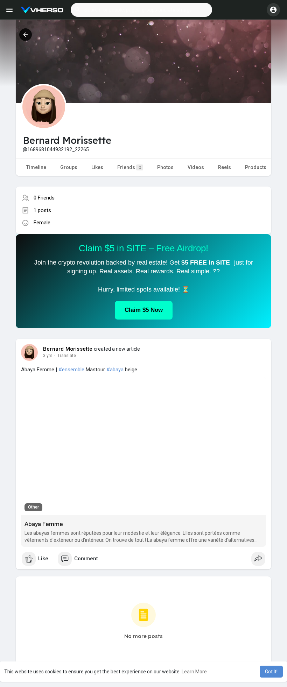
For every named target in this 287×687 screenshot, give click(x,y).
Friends (129, 167)
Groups (68, 167)
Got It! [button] (271, 671)
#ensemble (71, 369)
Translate (66, 355)
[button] (141, 10)
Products (255, 167)
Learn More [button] (194, 671)
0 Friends (44, 198)
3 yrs (47, 355)
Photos (165, 167)
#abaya (115, 369)
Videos (196, 167)
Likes (97, 167)
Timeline (36, 167)
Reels (224, 167)
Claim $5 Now (144, 310)
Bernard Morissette (68, 349)
